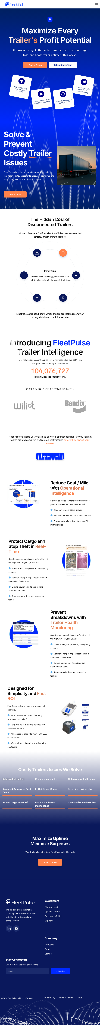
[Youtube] (16, 928)
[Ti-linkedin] (9, 928)
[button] (96, 4)
